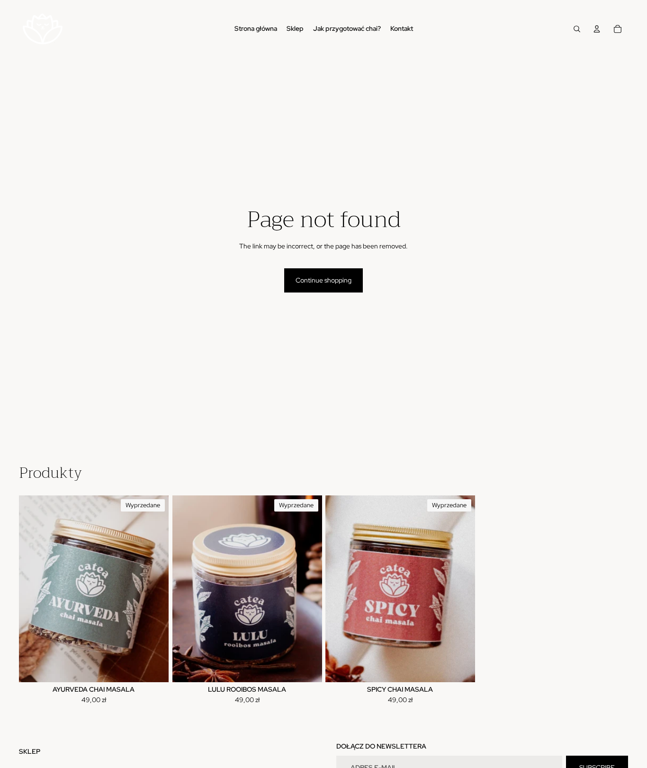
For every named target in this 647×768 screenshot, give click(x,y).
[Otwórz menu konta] (596, 28)
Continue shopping (323, 280)
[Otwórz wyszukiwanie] (576, 28)
